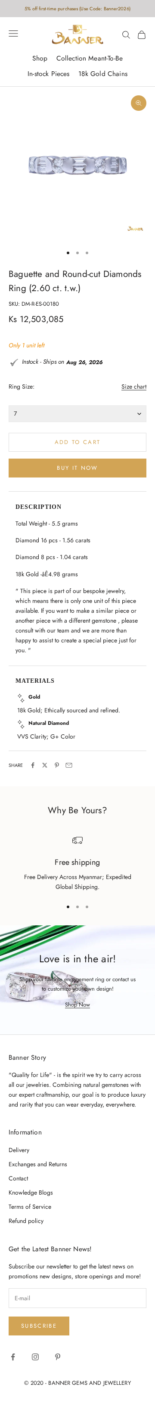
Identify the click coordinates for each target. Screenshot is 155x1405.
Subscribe (39, 1326)
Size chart (133, 386)
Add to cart (78, 442)
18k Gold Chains (102, 74)
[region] (77, 863)
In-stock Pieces (48, 74)
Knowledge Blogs (31, 1192)
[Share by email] (68, 765)
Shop (40, 58)
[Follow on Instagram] (35, 1357)
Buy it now (77, 468)
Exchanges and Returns (38, 1164)
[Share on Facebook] (32, 765)
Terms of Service (30, 1206)
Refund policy (26, 1220)
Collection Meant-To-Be (89, 58)
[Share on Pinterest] (56, 765)
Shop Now (77, 1005)
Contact (18, 1178)
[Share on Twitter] (44, 765)
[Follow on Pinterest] (57, 1357)
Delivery (19, 1150)
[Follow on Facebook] (13, 1357)
